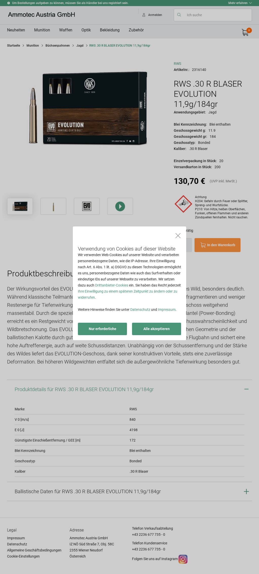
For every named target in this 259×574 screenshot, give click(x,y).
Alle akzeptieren (156, 329)
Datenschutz (140, 310)
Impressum (167, 310)
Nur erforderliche (102, 329)
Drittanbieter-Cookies (111, 285)
